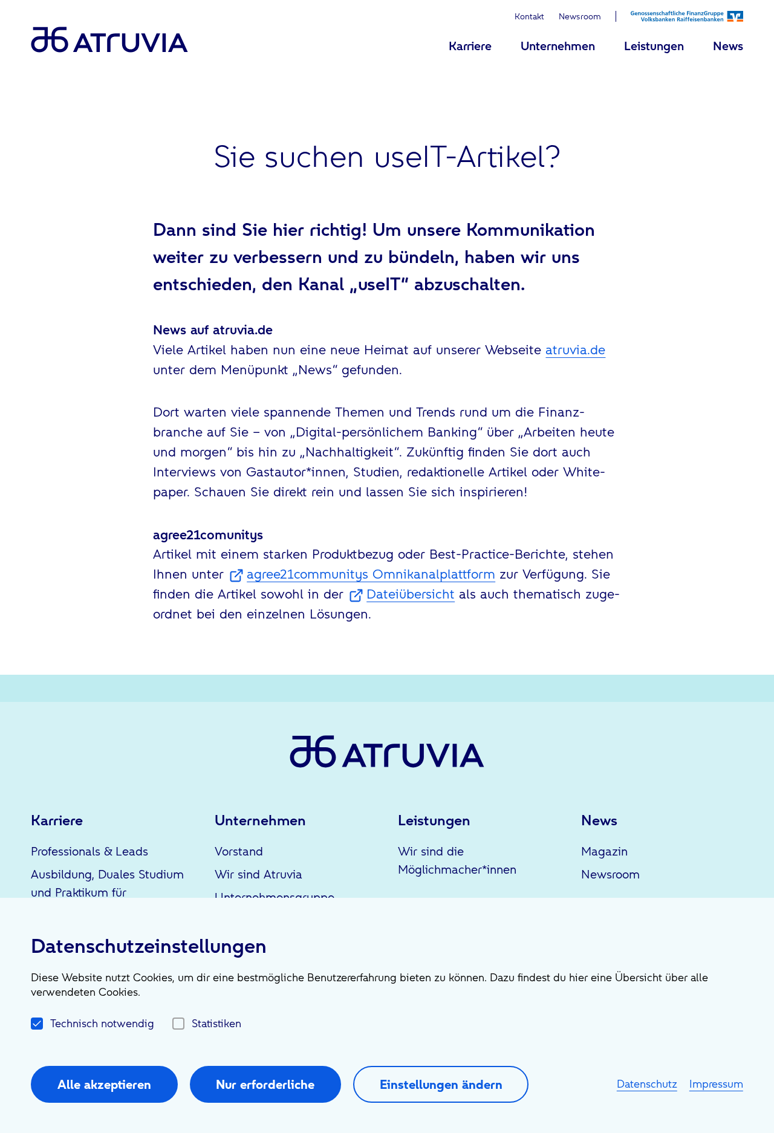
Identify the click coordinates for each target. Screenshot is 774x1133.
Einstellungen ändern (441, 1084)
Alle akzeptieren (104, 1084)
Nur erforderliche (265, 1084)
